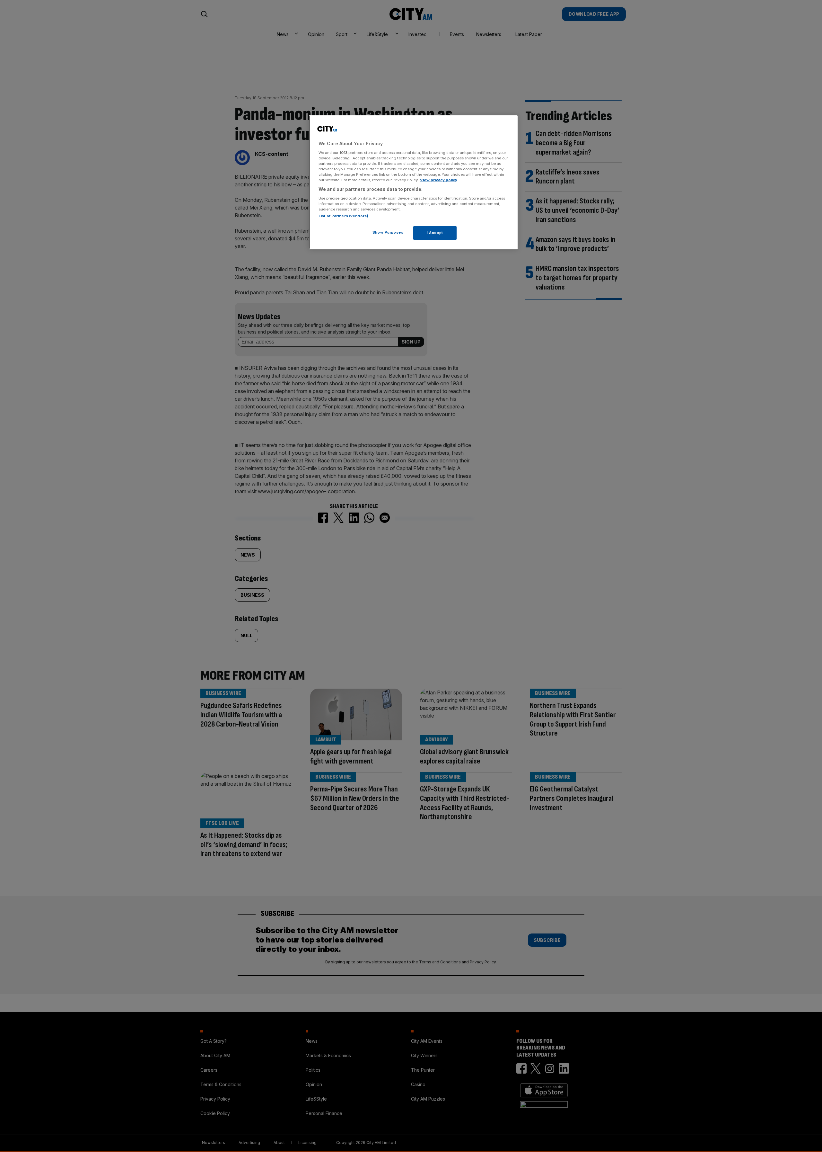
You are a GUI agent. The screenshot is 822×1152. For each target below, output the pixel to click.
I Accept (435, 232)
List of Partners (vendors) (343, 215)
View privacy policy (438, 179)
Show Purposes (387, 232)
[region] (413, 182)
